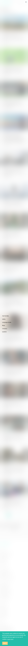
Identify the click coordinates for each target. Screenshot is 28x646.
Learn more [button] (10, 639)
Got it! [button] (5, 643)
